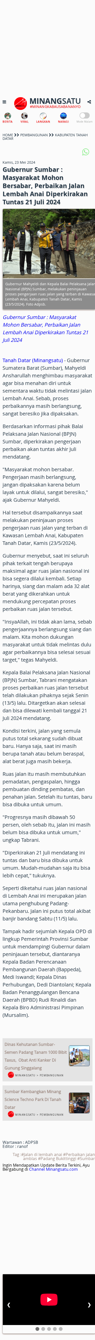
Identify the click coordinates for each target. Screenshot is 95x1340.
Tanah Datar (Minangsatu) (33, 360)
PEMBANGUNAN (34, 134)
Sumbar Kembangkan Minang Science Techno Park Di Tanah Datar (33, 1099)
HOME (8, 134)
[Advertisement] (47, 47)
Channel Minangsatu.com (53, 1169)
